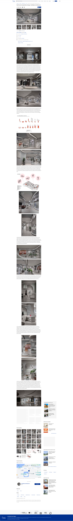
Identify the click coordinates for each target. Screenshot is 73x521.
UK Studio (23, 38)
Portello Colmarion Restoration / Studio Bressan (51, 414)
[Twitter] (19, 7)
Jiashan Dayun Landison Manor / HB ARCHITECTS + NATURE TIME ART (52, 486)
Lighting (19, 42)
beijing (21, 496)
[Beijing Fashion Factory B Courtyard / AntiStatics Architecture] (46, 453)
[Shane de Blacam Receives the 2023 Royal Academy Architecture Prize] (46, 406)
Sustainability (45, 472)
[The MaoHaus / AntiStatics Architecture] (46, 464)
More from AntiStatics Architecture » (52, 466)
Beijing (18, 496)
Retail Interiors (19, 32)
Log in (53, 1)
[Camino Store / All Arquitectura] (46, 425)
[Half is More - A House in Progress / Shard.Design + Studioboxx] (46, 410)
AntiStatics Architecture (25, 483)
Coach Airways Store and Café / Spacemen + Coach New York (52, 429)
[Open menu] (59, 1)
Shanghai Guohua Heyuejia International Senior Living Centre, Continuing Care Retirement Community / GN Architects (52, 481)
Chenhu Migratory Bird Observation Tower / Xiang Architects (52, 491)
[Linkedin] (20, 7)
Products (45, 1)
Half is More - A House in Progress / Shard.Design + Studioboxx (52, 409)
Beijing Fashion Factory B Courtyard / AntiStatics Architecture (52, 452)
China (25, 32)
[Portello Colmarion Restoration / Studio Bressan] (46, 415)
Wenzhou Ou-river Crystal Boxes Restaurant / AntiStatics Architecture (52, 457)
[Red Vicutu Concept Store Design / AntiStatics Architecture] (19, 431)
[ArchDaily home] (14, 1)
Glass (17, 490)
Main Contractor (20, 41)
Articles (42, 1)
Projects (39, 1)
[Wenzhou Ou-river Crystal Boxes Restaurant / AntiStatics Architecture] (46, 458)
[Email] (22, 7)
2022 (20, 36)
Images (50, 1)
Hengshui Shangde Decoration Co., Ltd (27, 41)
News (47, 1)
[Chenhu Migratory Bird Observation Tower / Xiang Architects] (46, 492)
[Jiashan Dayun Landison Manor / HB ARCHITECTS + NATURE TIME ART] (46, 487)
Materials (55, 472)
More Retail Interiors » (53, 433)
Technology (50, 472)
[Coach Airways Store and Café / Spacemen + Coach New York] (46, 430)
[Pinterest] (24, 7)
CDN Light (21, 42)
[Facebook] (17, 7)
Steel (20, 490)
